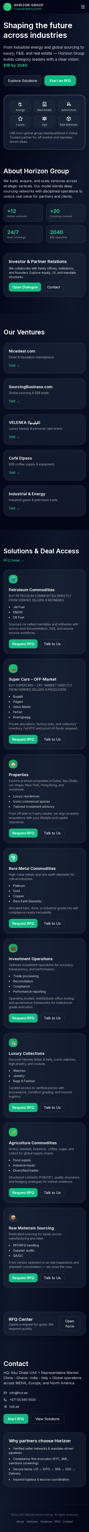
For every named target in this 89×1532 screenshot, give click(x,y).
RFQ (57, 1521)
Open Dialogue (25, 287)
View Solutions (47, 1419)
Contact (53, 287)
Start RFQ (16, 1419)
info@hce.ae (19, 1393)
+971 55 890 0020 (23, 1399)
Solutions (46, 1521)
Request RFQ (23, 644)
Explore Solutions (22, 80)
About (20, 1521)
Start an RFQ (60, 80)
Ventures (32, 1521)
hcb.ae (14, 1406)
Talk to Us (52, 644)
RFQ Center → (13, 560)
